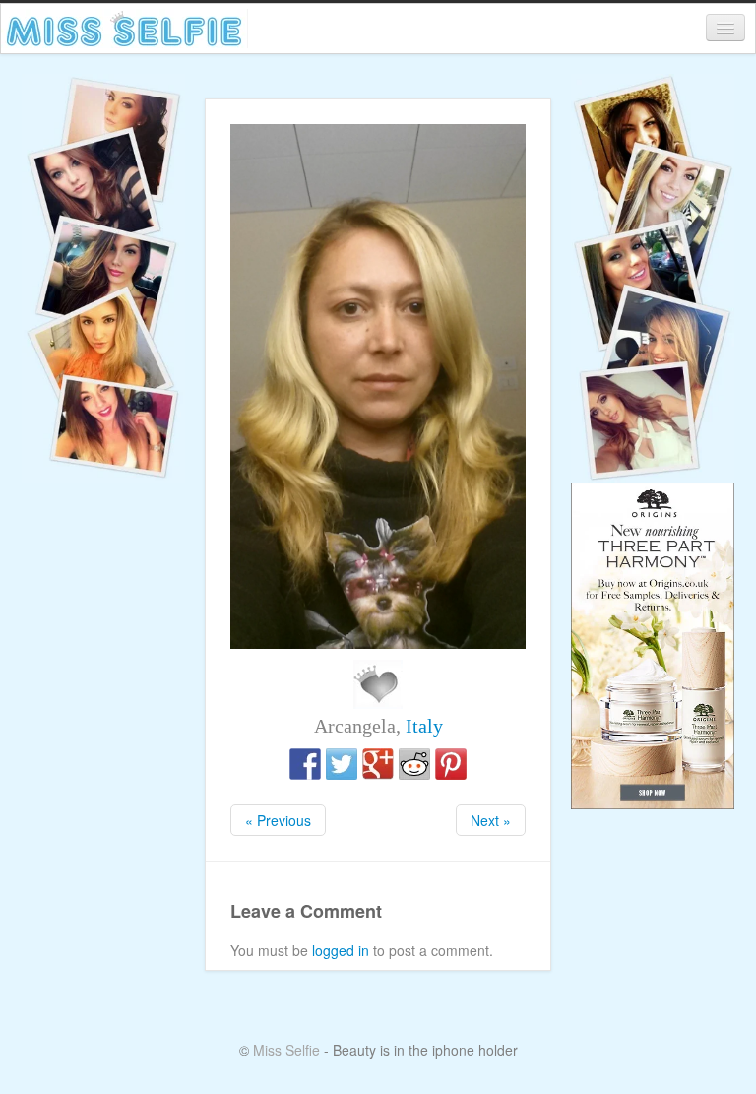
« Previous (278, 820)
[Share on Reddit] (414, 764)
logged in (340, 950)
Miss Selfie (286, 1050)
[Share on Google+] (378, 764)
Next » (491, 820)
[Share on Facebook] (305, 764)
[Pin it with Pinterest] (451, 764)
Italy (424, 726)
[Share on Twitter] (341, 764)
